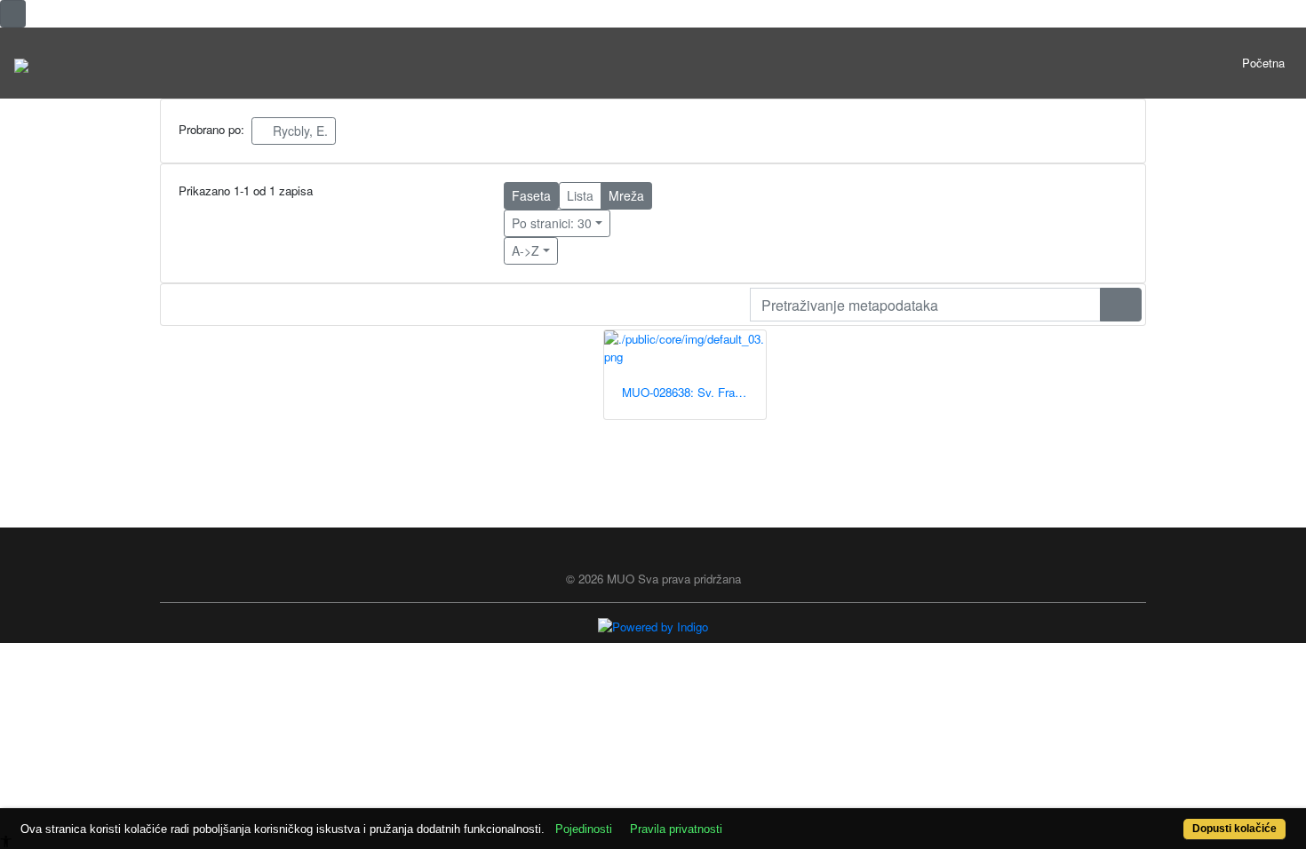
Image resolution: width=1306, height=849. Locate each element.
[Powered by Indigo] (653, 625)
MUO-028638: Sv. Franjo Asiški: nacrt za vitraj (694, 392)
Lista (580, 195)
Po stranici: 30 (552, 223)
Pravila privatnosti (676, 829)
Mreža (626, 195)
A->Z (525, 250)
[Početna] (21, 63)
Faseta (531, 195)
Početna (1263, 62)
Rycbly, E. (298, 130)
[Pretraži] (1121, 304)
